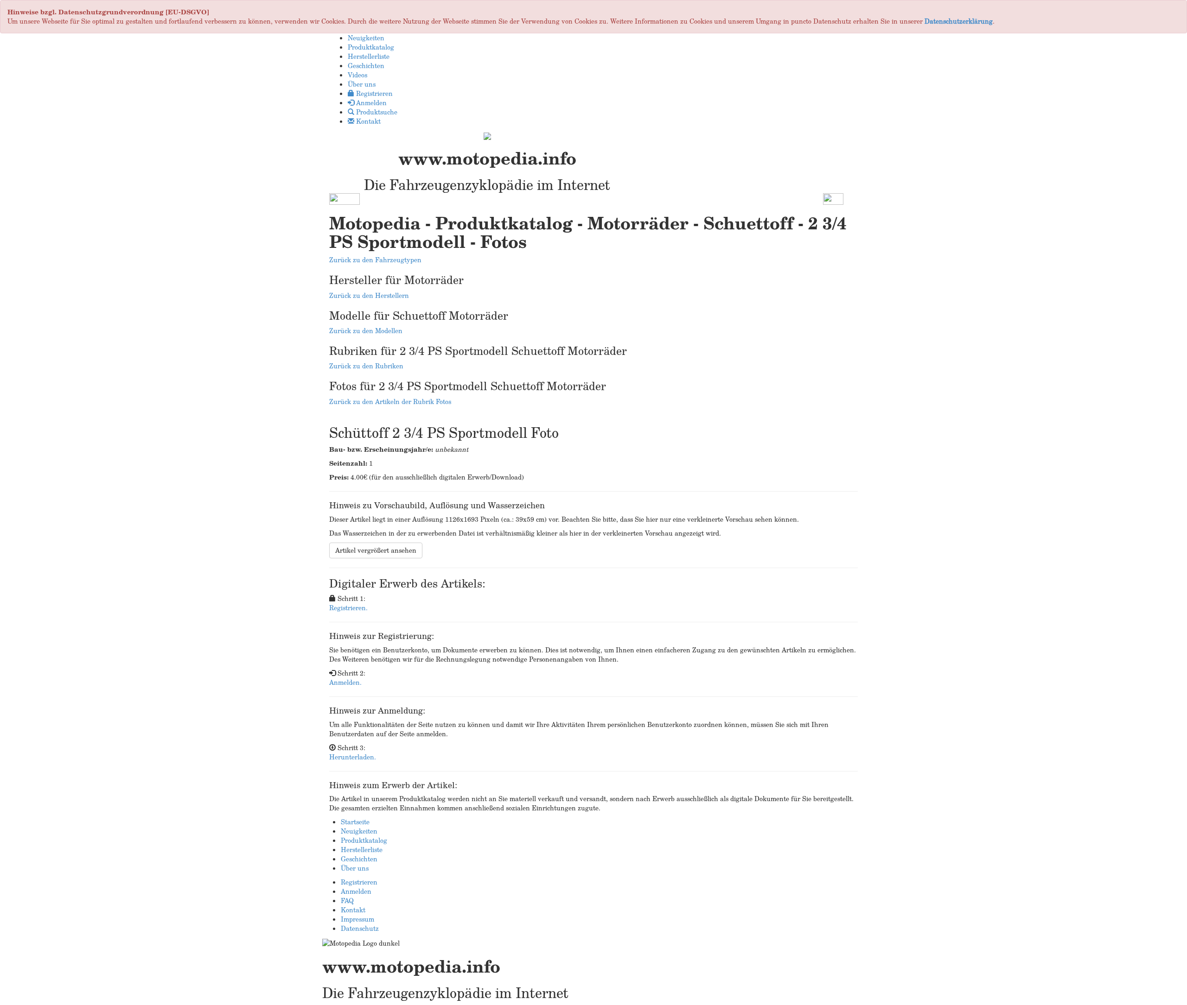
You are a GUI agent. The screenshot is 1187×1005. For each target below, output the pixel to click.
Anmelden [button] (370, 102)
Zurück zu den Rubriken (366, 366)
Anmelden (356, 891)
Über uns (355, 868)
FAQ (347, 900)
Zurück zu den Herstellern (369, 295)
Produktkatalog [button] (371, 47)
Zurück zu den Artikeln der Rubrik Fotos (390, 401)
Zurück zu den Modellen (365, 330)
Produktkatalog (364, 840)
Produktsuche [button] (375, 112)
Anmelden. (345, 682)
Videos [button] (357, 75)
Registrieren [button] (373, 93)
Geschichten (359, 859)
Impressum (357, 919)
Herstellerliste (362, 849)
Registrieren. (348, 608)
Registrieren (359, 882)
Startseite (355, 822)
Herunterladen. (352, 757)
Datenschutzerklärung (959, 21)
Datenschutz (360, 928)
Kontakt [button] (367, 121)
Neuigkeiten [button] (366, 38)
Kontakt (353, 910)
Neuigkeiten (359, 831)
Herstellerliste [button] (368, 56)
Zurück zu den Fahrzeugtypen (375, 260)
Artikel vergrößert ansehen (375, 550)
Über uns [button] (362, 84)
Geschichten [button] (366, 65)
